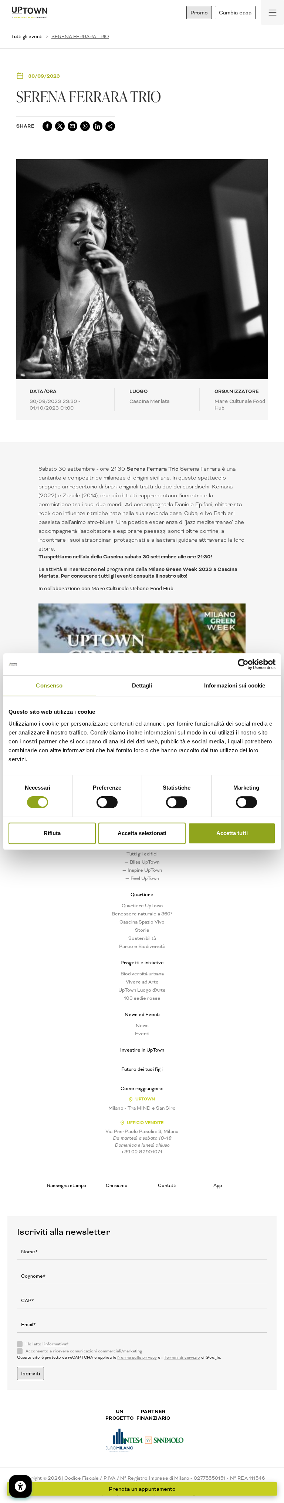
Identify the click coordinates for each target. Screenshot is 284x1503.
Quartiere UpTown (142, 905)
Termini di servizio (182, 1357)
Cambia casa (235, 12)
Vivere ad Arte (142, 982)
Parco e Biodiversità (142, 946)
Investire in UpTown (142, 1050)
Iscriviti (30, 1373)
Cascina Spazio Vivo (142, 922)
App (217, 1185)
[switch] (107, 802)
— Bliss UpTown (142, 862)
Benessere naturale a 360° (142, 914)
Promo (199, 12)
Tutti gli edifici (142, 854)
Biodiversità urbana (142, 973)
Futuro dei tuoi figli (142, 1069)
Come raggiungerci (142, 1088)
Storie (142, 930)
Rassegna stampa (66, 1185)
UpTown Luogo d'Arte (142, 990)
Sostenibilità (142, 938)
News (142, 1025)
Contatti (167, 1185)
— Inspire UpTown (142, 870)
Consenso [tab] (49, 685)
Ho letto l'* (47, 1344)
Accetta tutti (232, 833)
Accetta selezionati (142, 833)
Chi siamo (117, 1185)
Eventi (142, 1033)
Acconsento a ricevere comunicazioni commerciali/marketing (84, 1351)
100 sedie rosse (142, 998)
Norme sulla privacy (137, 1357)
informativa (55, 1344)
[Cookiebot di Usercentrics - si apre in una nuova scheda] (243, 664)
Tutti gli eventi (27, 36)
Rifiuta (52, 833)
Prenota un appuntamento (142, 1489)
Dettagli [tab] (142, 685)
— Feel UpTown (142, 878)
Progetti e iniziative (142, 962)
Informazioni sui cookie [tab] (234, 685)
